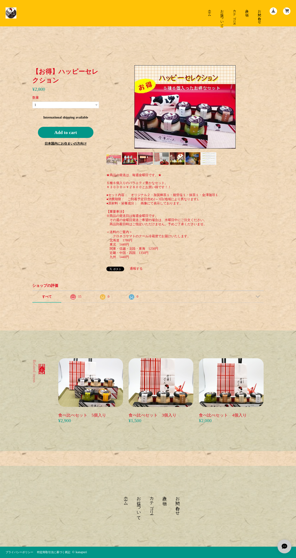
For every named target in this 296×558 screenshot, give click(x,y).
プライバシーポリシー (19, 552)
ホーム (209, 11)
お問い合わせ (259, 14)
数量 (35, 97)
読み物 (247, 9)
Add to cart (65, 132)
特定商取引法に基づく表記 (53, 552)
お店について (222, 16)
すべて (47, 296)
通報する (136, 268)
